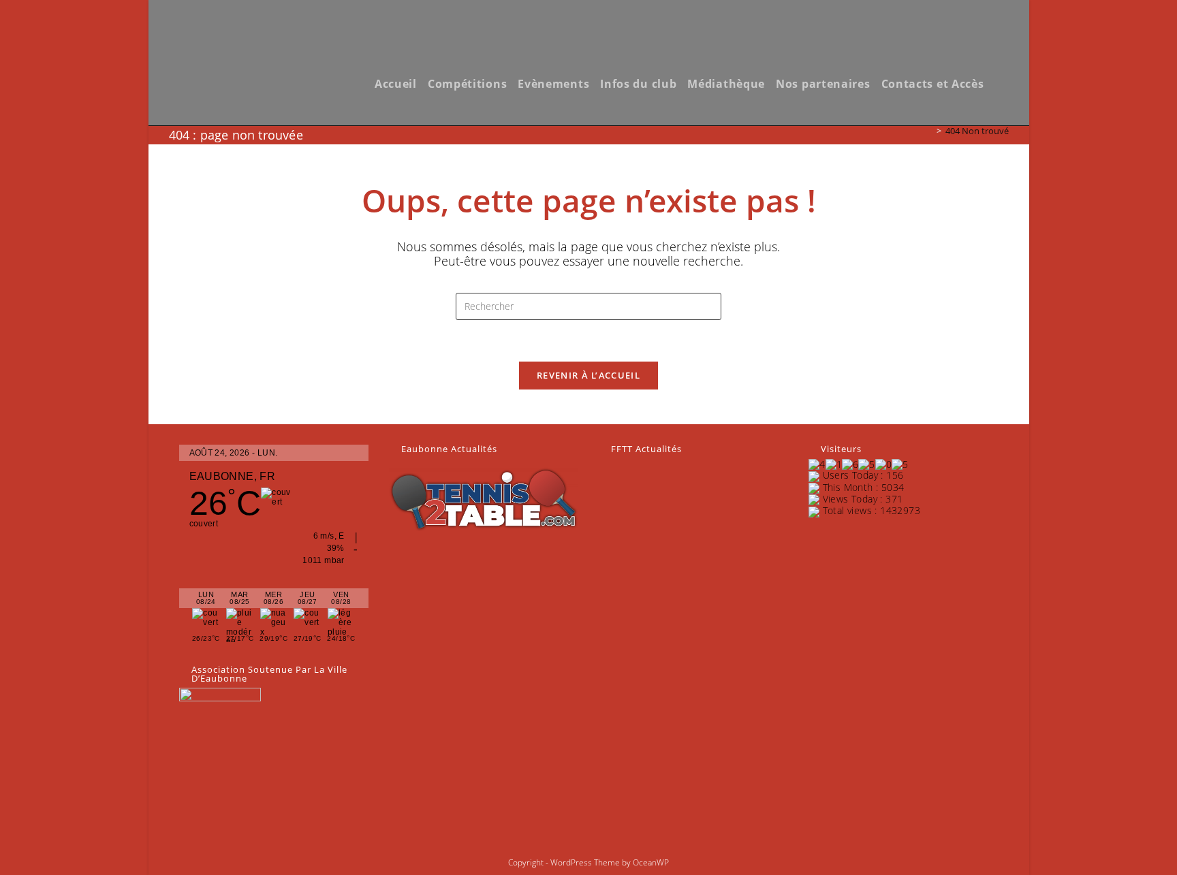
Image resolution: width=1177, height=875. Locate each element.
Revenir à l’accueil (588, 375)
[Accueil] (929, 131)
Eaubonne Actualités (449, 449)
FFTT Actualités (646, 449)
